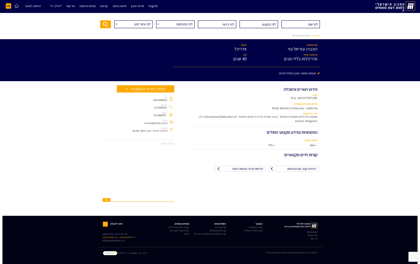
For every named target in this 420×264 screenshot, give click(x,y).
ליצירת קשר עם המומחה (301, 169)
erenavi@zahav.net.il (156, 123)
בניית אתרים (122, 253)
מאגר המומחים (255, 227)
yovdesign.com (135, 253)
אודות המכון (137, 6)
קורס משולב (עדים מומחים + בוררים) (210, 233)
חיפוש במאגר (119, 6)
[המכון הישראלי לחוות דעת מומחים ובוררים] (395, 6)
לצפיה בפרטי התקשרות (148, 88)
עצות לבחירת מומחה (253, 230)
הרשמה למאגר (33, 6)
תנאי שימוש (312, 235)
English (153, 6)
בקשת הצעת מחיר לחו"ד (178, 227)
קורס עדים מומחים (218, 230)
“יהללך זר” (56, 6)
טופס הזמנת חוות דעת (179, 230)
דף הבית (316, 35)
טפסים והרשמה (87, 6)
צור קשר (70, 6)
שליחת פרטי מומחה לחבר (247, 169)
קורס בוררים (220, 227)
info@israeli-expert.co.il (114, 240)
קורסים (104, 6)
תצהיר (186, 233)
